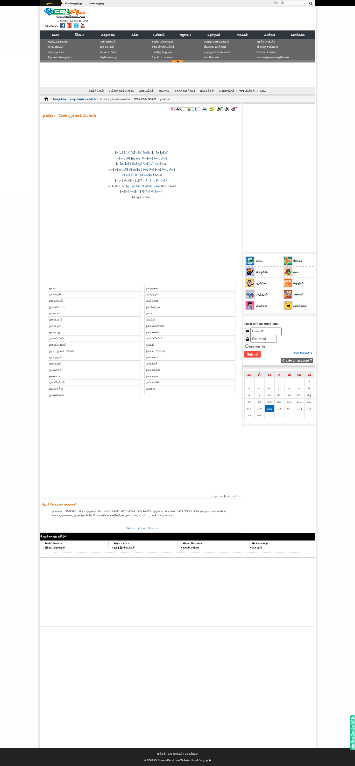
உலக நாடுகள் (107, 46)
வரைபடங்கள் (146, 90)
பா (121, 180)
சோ (164, 163)
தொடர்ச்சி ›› (233, 496)
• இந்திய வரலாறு (259, 543)
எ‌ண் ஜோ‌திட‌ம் (108, 41)
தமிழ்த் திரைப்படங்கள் (216, 41)
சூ (139, 163)
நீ (136, 174)
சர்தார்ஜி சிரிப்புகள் (267, 46)
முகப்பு (49, 3)
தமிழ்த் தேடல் (96, 90)
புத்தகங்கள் (207, 90)
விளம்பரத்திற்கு (73, 3)
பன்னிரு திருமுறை (162, 52)
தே (151, 169)
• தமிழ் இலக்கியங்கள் (123, 547)
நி (132, 174)
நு (141, 174)
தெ (145, 169)
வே (153, 191)
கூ (137, 158)
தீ (130, 169)
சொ (157, 163)
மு (128, 186)
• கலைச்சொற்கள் (190, 547)
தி (126, 169)
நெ (146, 174)
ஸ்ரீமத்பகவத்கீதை (58, 41)
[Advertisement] (226, 18)
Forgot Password (302, 352)
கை (150, 158)
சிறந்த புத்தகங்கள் (162, 41)
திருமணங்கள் (226, 90)
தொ (164, 169)
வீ (142, 191)
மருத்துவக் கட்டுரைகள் (217, 52)
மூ (133, 186)
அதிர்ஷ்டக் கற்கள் (267, 52)
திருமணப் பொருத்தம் (60, 57)
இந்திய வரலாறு (108, 57)
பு (133, 180)
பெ (141, 180)
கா (122, 158)
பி (125, 180)
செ (145, 163)
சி (127, 163)
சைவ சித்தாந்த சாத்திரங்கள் (273, 57)
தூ (139, 169)
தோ (172, 169)
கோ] (164, 158)
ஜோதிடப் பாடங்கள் (162, 57)
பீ (129, 180)
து (134, 169)
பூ (137, 180)
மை (150, 186)
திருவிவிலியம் (55, 46)
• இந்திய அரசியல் (52, 543)
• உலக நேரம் (256, 547)
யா (122, 191)
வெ (147, 191)
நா (127, 174)
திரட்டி (263, 90)
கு (133, 158)
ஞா (111, 169)
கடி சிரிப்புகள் (212, 57)
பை (153, 180)
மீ (124, 186)
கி (128, 158)
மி (119, 186)
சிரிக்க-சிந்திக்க (266, 41)
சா (122, 163)
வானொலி (164, 90)
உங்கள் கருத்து (96, 3)
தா (120, 169)
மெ (138, 186)
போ (165, 180)
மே (144, 186)
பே (147, 180)
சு (135, 163)
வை (159, 191)
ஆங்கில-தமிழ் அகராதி (121, 90)
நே (151, 174)
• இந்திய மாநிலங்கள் (54, 547)
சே (150, 163)
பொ (159, 180)
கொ (156, 158)
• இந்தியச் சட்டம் (120, 543)
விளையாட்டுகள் (108, 52)
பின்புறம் (130, 527)
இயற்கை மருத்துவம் (215, 46)
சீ (131, 163)
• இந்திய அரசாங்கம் (191, 543)
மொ (157, 186)
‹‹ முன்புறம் (217, 496)
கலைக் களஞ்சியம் (185, 90)
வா (132, 191)
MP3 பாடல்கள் (247, 90)
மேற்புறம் (153, 527)
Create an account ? (297, 360)
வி (137, 191)
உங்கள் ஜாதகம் (56, 52)
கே (144, 158)
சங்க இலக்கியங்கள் (163, 46)
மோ (164, 186)
